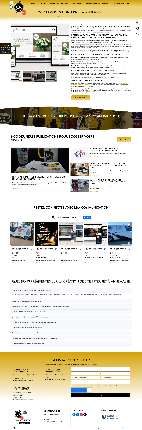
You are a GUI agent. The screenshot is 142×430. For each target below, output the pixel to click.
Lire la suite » (16, 188)
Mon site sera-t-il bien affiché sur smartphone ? (27, 301)
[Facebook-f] (74, 414)
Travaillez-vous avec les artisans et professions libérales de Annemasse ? (35, 338)
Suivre (88, 217)
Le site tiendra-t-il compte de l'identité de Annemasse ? (29, 343)
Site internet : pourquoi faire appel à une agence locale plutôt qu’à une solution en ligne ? (109, 165)
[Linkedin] (77, 414)
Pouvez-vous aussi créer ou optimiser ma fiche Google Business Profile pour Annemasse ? (40, 306)
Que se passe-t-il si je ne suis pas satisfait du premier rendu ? (31, 317)
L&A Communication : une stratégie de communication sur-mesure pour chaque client (107, 181)
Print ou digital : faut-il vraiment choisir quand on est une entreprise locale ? (38, 178)
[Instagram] (81, 414)
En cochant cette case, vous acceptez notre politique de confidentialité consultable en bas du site (99, 386)
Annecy (80, 84)
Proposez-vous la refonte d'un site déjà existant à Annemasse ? (32, 290)
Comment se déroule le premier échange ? (25, 333)
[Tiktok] (85, 414)
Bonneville (87, 84)
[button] (5, 48)
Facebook (91, 92)
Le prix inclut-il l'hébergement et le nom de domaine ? (28, 312)
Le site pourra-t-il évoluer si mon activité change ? (27, 327)
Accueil (60, 17)
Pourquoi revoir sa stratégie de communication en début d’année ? (104, 149)
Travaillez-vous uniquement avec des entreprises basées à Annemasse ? (35, 322)
